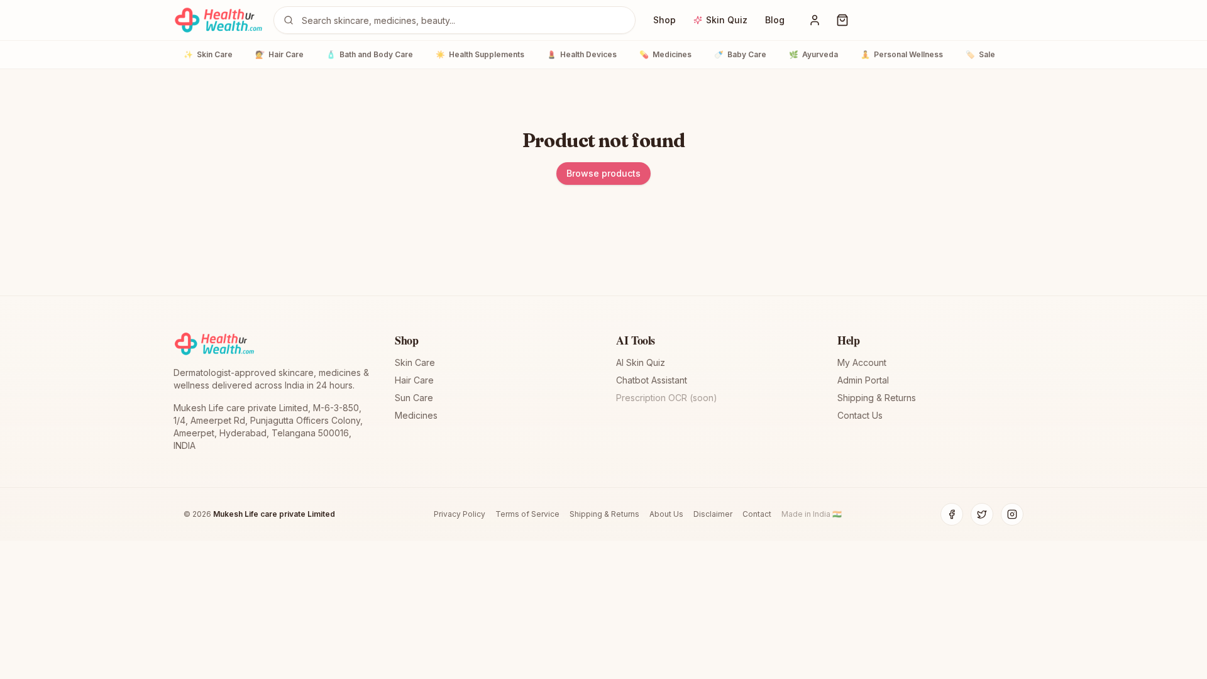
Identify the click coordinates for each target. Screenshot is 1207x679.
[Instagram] (1012, 514)
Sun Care (414, 397)
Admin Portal (863, 380)
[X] (982, 514)
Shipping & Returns (876, 397)
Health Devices (582, 54)
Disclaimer (712, 514)
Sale (980, 54)
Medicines (665, 54)
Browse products (603, 173)
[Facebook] (951, 514)
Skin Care (208, 54)
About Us (666, 514)
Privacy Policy (459, 514)
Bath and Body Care (369, 54)
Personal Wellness (902, 54)
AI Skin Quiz (640, 362)
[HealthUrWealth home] (218, 20)
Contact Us (860, 415)
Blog (775, 19)
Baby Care (740, 54)
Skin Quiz (726, 19)
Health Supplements (480, 54)
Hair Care (279, 54)
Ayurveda (813, 54)
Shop (664, 19)
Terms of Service (527, 514)
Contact (756, 514)
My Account (861, 362)
